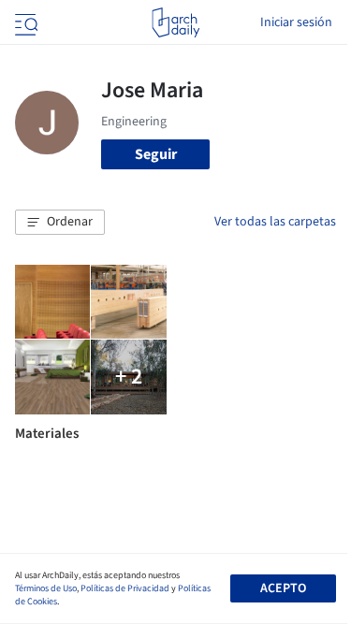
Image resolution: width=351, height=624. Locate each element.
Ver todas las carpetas (275, 221)
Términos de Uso (46, 588)
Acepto (283, 588)
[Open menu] (24, 22)
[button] (60, 223)
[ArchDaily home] (175, 22)
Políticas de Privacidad (124, 588)
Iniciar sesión (296, 22)
